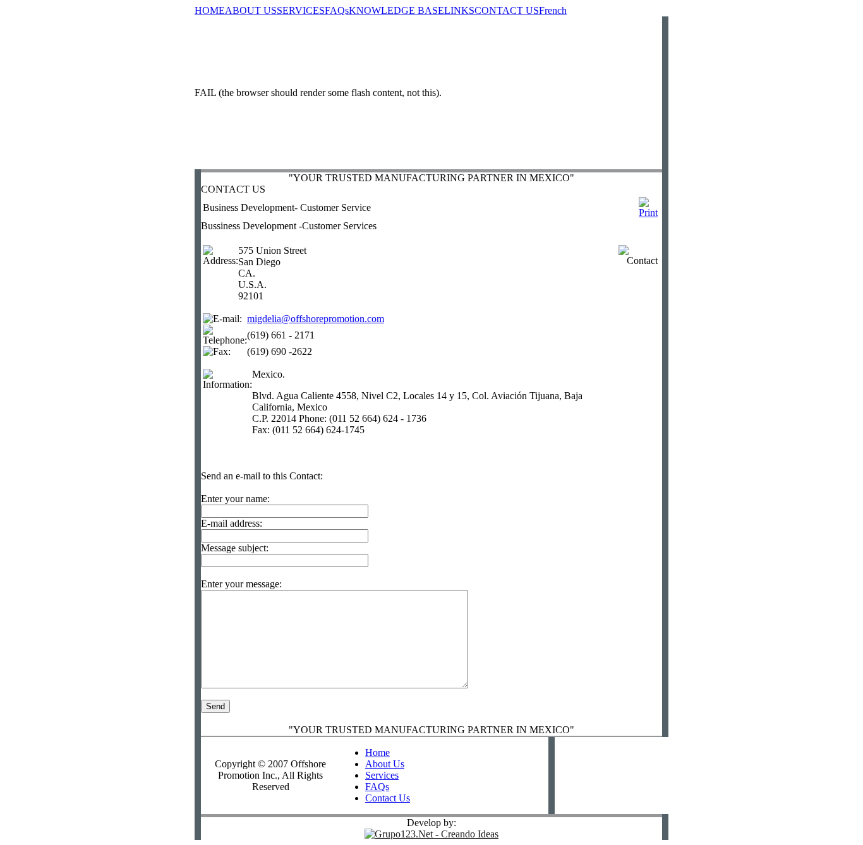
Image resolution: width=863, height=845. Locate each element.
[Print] (648, 204)
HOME (210, 10)
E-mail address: (231, 523)
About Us (384, 763)
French (553, 10)
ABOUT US (251, 10)
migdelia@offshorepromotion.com (315, 318)
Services (382, 775)
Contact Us (387, 798)
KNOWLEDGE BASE (396, 10)
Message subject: (235, 547)
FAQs (337, 10)
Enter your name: (235, 498)
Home (377, 752)
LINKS (459, 10)
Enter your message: (241, 583)
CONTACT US (506, 10)
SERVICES (301, 10)
